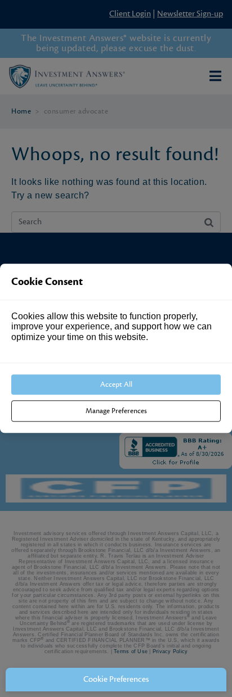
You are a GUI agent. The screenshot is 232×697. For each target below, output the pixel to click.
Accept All (116, 384)
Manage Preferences (116, 411)
